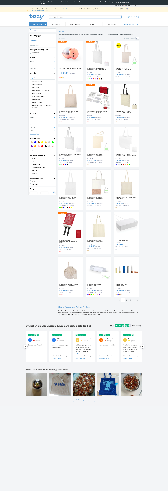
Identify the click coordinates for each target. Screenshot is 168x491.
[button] (42, 62)
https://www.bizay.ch (61, 8)
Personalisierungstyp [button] (37, 155)
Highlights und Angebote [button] (39, 50)
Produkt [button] (33, 73)
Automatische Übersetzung (59, 356)
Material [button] (33, 113)
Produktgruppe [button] (35, 36)
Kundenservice (119, 6)
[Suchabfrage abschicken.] (31, 30)
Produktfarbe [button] (35, 138)
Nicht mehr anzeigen (122, 2)
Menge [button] (32, 189)
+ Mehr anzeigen (34, 134)
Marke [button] (32, 57)
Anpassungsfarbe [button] (36, 178)
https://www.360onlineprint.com (40, 10)
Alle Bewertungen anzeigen (83, 400)
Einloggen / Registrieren (130, 24)
